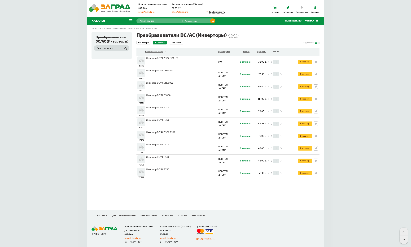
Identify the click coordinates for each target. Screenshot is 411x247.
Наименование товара (154, 52)
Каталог (95, 28)
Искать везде (191, 21)
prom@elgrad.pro (146, 12)
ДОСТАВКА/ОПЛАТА (124, 215)
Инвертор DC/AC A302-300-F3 (162, 58)
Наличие (246, 52)
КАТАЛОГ (102, 215)
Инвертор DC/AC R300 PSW (160, 132)
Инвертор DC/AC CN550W (159, 83)
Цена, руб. (261, 52)
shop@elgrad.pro (180, 12)
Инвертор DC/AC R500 (158, 144)
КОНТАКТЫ (198, 215)
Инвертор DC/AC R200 (158, 107)
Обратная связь (207, 239)
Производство (224, 52)
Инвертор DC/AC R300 (158, 120)
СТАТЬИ (182, 215)
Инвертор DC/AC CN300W (159, 70)
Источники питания (111, 28)
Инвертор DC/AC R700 (157, 169)
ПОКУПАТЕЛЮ (148, 215)
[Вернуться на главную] (109, 8)
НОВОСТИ (167, 215)
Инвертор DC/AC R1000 (158, 95)
